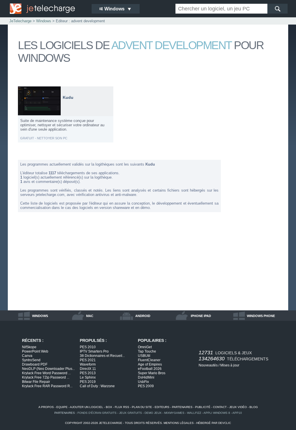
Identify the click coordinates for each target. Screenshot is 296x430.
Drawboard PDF (34, 364)
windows (40, 316)
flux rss (122, 407)
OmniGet (145, 347)
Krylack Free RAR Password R (47, 386)
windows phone (261, 316)
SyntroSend (31, 360)
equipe (62, 407)
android (142, 316)
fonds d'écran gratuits (96, 412)
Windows (43, 21)
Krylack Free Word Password (46, 373)
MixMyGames (174, 412)
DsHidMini (146, 377)
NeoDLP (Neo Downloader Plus (48, 369)
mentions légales (179, 423)
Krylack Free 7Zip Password (45, 377)
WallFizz (194, 412)
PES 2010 (88, 347)
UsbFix (143, 382)
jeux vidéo (238, 407)
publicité (202, 407)
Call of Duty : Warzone (97, 386)
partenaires (182, 407)
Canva (27, 356)
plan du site (142, 407)
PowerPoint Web (35, 351)
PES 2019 (88, 382)
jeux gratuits (130, 412)
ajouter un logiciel (86, 407)
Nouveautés (208, 365)
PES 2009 (146, 386)
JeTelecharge (20, 21)
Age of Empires (150, 364)
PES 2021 (88, 360)
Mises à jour (229, 365)
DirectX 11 (88, 369)
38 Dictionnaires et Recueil (102, 356)
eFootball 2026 (150, 369)
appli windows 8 (217, 412)
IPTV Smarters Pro (94, 351)
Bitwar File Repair (36, 382)
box (109, 407)
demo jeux (153, 412)
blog (253, 407)
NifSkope (29, 347)
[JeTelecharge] (47, 8)
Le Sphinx (88, 377)
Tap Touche (147, 351)
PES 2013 (88, 373)
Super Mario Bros (151, 373)
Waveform (88, 364)
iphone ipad (201, 316)
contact (220, 407)
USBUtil (144, 356)
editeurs (162, 407)
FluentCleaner (149, 360)
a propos (46, 407)
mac (89, 316)
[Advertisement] (255, 173)
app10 (237, 412)
